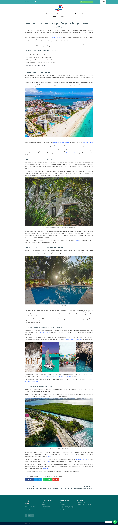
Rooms (59, 13)
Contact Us (84, 13)
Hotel (40, 13)
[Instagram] (32, 515)
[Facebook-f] (26, 515)
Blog (54, 16)
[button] (91, 50)
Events (67, 13)
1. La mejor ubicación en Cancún (35, 54)
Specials (63, 16)
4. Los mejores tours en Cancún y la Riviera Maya (40, 62)
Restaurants (49, 13)
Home (32, 13)
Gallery (75, 13)
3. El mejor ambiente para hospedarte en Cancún (40, 60)
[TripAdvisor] (29, 515)
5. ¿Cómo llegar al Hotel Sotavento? (36, 65)
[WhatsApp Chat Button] (115, 522)
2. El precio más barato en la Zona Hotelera (38, 57)
